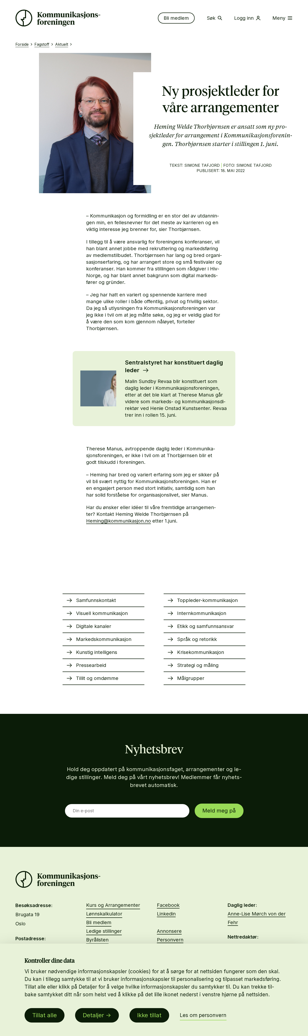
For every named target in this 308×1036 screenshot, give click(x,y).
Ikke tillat (149, 1015)
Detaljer (93, 1015)
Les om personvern (203, 1015)
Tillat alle (44, 1015)
